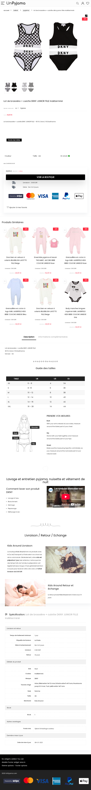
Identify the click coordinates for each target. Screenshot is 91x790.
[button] (86, 16)
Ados (36, 683)
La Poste (37, 640)
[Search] (77, 3)
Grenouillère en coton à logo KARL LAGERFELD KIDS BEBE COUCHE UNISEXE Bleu (15, 311)
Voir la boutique (45, 177)
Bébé (16, 10)
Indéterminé (39, 674)
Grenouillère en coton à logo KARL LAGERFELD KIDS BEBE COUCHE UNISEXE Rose (75, 260)
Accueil (6, 10)
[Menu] (3, 3)
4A (35, 696)
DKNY (9, 492)
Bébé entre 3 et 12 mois (47, 683)
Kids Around (14, 545)
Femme (37, 691)
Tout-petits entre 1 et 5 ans (55, 686)
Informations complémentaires (53, 336)
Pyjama (26, 10)
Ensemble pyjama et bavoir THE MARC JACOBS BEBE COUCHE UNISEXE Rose (45, 260)
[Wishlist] (87, 3)
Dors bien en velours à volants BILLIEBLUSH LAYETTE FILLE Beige (15, 260)
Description (29, 336)
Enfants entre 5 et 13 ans (64, 683)
